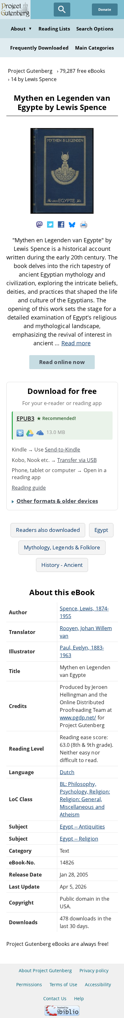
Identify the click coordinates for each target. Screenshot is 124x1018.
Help (79, 998)
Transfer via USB (77, 460)
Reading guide (29, 487)
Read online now (62, 362)
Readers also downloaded (48, 529)
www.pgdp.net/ (78, 717)
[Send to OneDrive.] (40, 433)
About (21, 28)
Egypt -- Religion (79, 838)
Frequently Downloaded (39, 48)
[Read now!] (62, 212)
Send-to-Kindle (62, 449)
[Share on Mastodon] (39, 223)
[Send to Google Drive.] (30, 432)
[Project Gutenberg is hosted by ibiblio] (62, 1014)
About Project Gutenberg (45, 970)
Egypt (101, 529)
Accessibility (98, 984)
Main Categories (94, 48)
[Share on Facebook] (61, 223)
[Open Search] (62, 10)
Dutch (67, 772)
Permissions (29, 984)
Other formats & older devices (57, 501)
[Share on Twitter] (50, 223)
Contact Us (54, 998)
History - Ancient (62, 564)
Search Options (94, 28)
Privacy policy (93, 970)
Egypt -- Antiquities (82, 826)
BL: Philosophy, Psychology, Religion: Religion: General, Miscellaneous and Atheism (85, 799)
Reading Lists (54, 28)
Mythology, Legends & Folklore (62, 547)
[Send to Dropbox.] (20, 433)
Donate (104, 9)
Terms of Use (63, 984)
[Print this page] (83, 223)
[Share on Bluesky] (72, 223)
